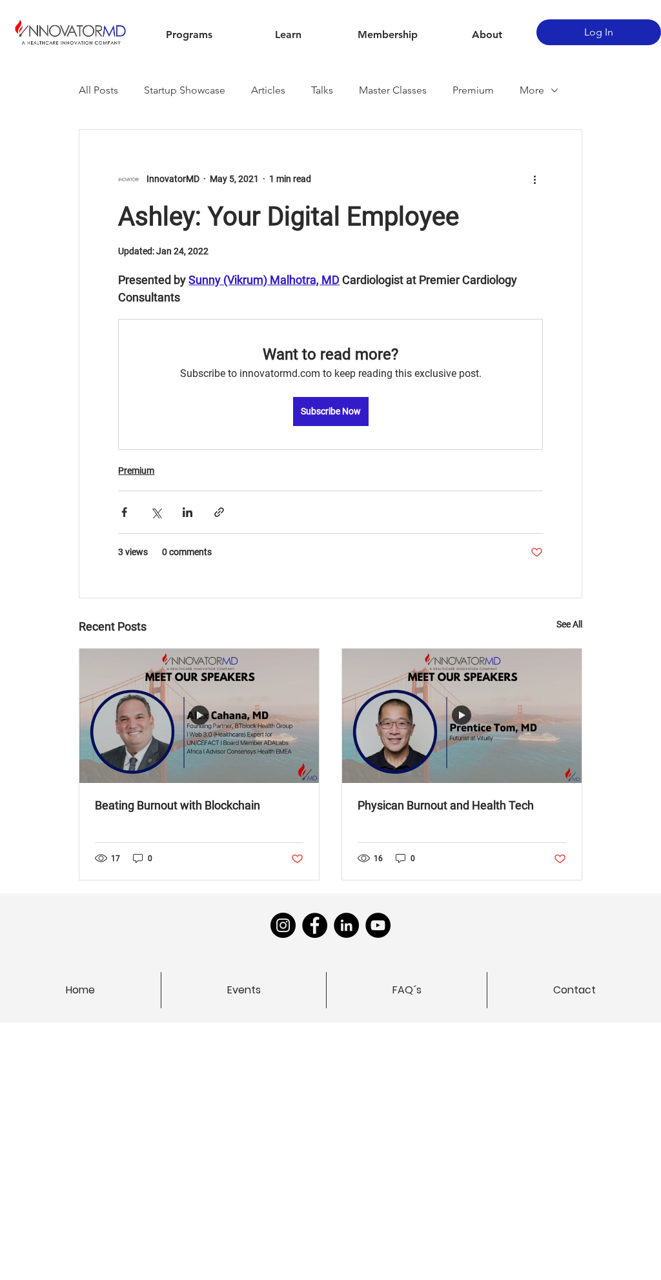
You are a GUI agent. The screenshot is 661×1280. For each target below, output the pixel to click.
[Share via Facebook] (124, 512)
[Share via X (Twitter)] (156, 512)
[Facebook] (314, 925)
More (532, 90)
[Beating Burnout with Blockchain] (199, 716)
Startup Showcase (184, 90)
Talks (322, 90)
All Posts (98, 90)
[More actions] (535, 179)
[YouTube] (378, 925)
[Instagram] (283, 925)
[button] (189, 34)
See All (569, 624)
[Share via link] (219, 512)
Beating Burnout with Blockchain (177, 805)
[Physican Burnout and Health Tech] (462, 716)
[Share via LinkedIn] (187, 512)
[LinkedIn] (346, 925)
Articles (268, 90)
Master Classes (393, 90)
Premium (473, 90)
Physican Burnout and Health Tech (446, 805)
